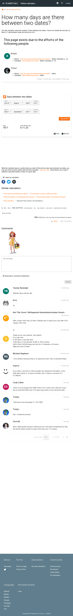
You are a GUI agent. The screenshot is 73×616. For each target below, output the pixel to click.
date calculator (28, 208)
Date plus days (45, 170)
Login (68, 3)
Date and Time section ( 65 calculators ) (30, 201)
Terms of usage (21, 566)
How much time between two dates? (16, 194)
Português (7, 603)
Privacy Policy (21, 569)
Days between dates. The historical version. (51, 197)
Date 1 (6, 101)
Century (36, 101)
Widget (65, 134)
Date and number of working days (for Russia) (19, 197)
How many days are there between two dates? (35, 59)
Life (7, 9)
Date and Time (16, 9)
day (35, 208)
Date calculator (9, 201)
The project (7, 566)
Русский (7, 606)
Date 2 (6, 109)
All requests (54, 569)
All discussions (55, 566)
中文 (5, 609)
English (6, 594)
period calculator (6, 213)
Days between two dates (30, 61)
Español (6, 597)
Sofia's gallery (54, 572)
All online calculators (38, 566)
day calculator (41, 208)
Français (6, 600)
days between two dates (60, 208)
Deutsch (6, 591)
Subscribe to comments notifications (17, 276)
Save (57, 134)
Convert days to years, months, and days (44, 194)
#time (9, 208)
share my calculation (12, 177)
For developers (55, 575)
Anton (56, 221)
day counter (49, 208)
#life (5, 208)
